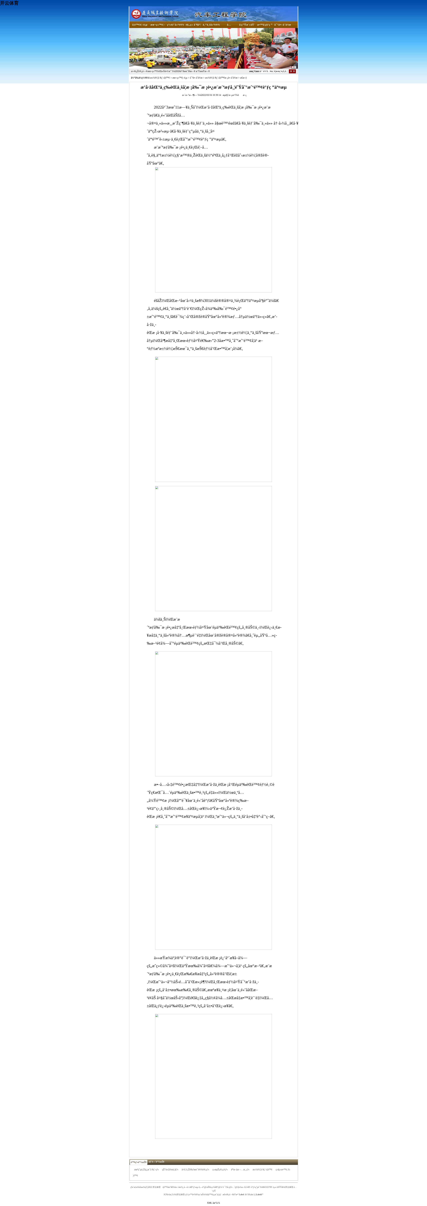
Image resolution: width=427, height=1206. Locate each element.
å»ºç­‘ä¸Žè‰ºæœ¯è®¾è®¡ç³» (195, 1169)
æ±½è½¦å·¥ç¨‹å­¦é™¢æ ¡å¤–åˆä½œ (221, 78)
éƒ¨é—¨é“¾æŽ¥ (156, 1161)
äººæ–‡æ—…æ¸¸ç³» (240, 1169)
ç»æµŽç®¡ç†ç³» (220, 1169)
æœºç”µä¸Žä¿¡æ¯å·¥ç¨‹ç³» (146, 1169)
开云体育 (9, 3)
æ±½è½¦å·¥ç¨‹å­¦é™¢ (160, 78)
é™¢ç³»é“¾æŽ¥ (138, 1162)
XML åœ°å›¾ (213, 1203)
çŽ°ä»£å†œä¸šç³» (170, 1169)
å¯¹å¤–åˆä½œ (196, 78)
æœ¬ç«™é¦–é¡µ (179, 78)
